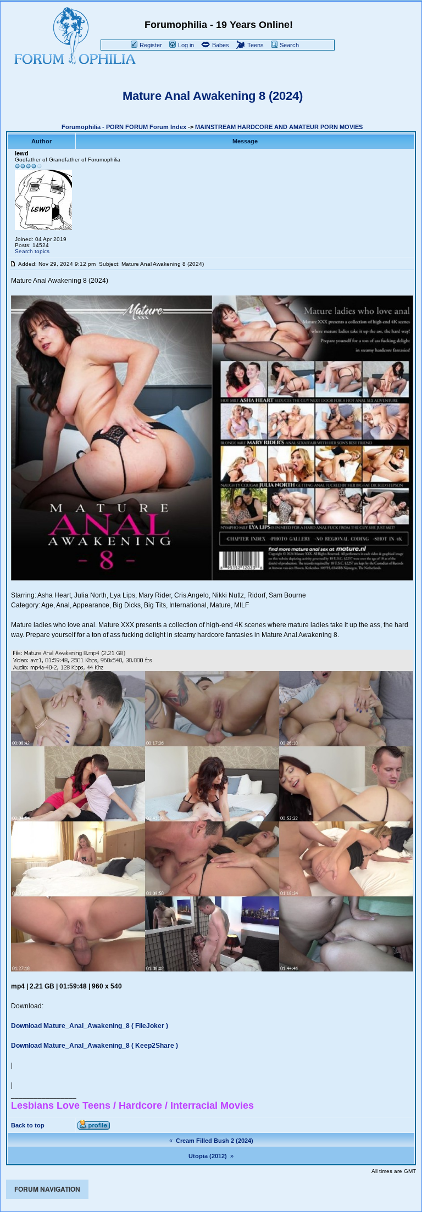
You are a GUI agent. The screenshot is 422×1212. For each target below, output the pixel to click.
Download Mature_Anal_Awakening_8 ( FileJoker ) (89, 1026)
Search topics (32, 251)
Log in (185, 45)
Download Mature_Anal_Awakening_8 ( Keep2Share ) (94, 1045)
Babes (219, 45)
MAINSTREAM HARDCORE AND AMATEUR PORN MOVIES (279, 127)
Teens (255, 45)
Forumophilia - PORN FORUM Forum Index (124, 127)
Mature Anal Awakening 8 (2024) (213, 96)
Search (288, 45)
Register (150, 45)
